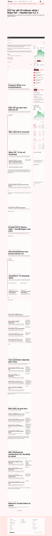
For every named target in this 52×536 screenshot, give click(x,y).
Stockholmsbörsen (13, 320)
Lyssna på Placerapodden (37, 162)
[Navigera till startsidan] (10, 1)
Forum (18, 3)
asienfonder (14, 183)
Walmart (12, 501)
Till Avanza (34, 3)
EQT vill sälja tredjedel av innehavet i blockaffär (14, 55)
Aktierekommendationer (14, 523)
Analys (15, 3)
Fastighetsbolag (13, 313)
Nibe (12, 130)
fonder (11, 83)
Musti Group (24, 289)
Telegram (11, 3)
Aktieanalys (10, 130)
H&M (11, 529)
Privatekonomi (25, 3)
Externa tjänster (30, 3)
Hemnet (12, 327)
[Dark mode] (40, 1)
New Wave (12, 474)
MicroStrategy (12, 367)
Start (8, 3)
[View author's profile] (12, 40)
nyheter (9, 83)
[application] (38, 54)
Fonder (21, 3)
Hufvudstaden (12, 206)
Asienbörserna (12, 424)
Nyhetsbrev (42, 3)
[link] (19, 80)
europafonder (14, 83)
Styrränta (12, 450)
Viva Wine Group (13, 481)
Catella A (12, 510)
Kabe (11, 516)
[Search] (43, 1)
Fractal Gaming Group (14, 289)
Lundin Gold (12, 333)
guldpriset (12, 467)
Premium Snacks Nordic (14, 386)
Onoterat (12, 225)
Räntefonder (14, 460)
